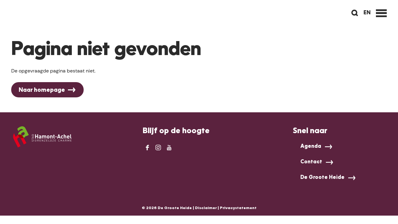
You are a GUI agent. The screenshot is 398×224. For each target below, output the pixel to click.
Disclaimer (206, 208)
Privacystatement (238, 208)
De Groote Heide (322, 177)
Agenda (310, 146)
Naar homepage (42, 90)
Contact (311, 162)
